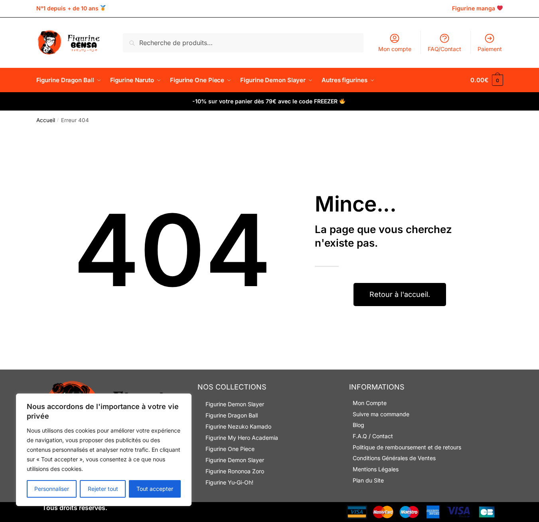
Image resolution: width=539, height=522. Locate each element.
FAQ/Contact (444, 48)
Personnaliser (51, 488)
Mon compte (394, 48)
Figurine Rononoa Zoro (234, 471)
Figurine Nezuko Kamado (238, 426)
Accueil (45, 120)
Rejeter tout (103, 488)
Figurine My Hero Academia (241, 437)
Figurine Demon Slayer (234, 404)
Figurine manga (473, 8)
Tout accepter (154, 488)
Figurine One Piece (230, 448)
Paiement (490, 48)
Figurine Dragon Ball (231, 415)
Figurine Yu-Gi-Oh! (229, 482)
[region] (104, 449)
